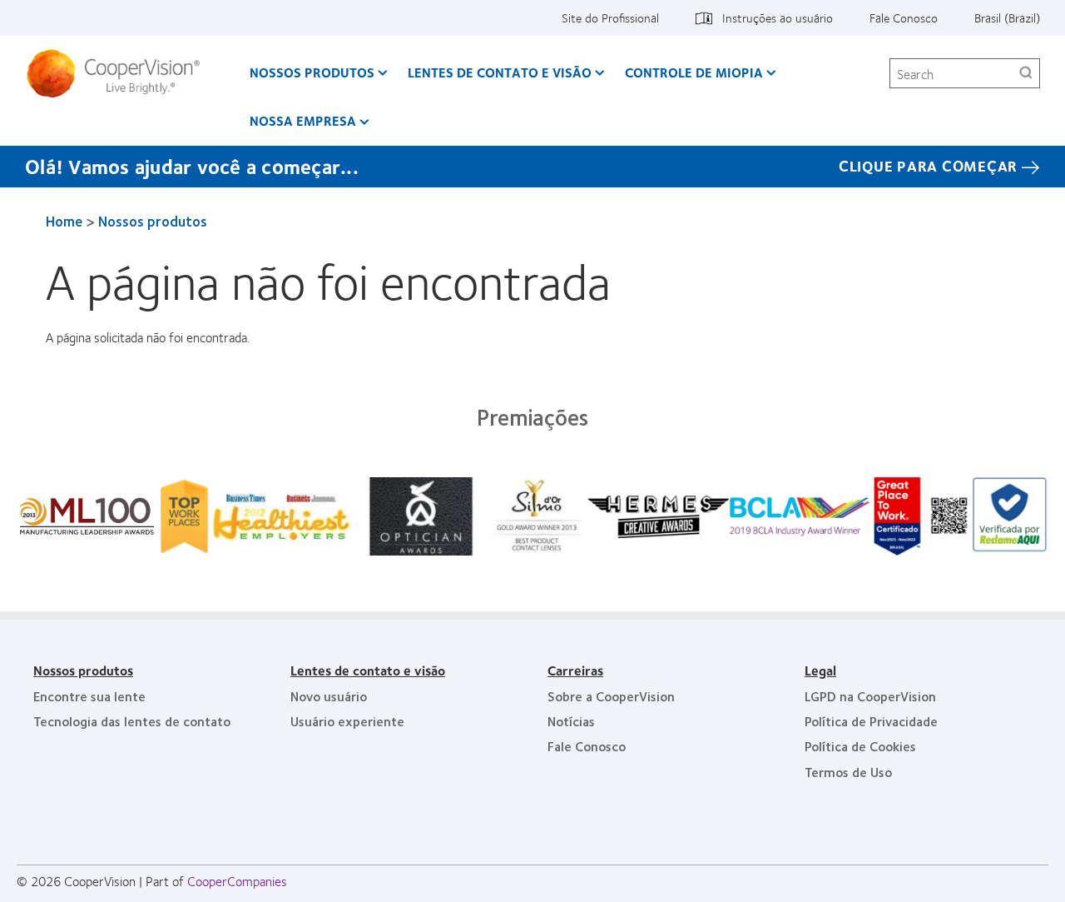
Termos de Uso (848, 771)
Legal (820, 670)
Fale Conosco (903, 17)
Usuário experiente (347, 720)
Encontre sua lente (89, 695)
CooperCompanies (237, 880)
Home (64, 221)
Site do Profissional (610, 17)
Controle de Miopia (694, 72)
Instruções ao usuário (777, 17)
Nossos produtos (312, 72)
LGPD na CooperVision (870, 695)
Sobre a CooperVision (611, 695)
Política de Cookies (860, 745)
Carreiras (575, 670)
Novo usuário (328, 695)
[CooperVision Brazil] (119, 73)
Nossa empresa (303, 120)
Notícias (571, 720)
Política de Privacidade (871, 720)
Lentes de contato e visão (500, 72)
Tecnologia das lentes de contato (131, 720)
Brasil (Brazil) (1007, 17)
